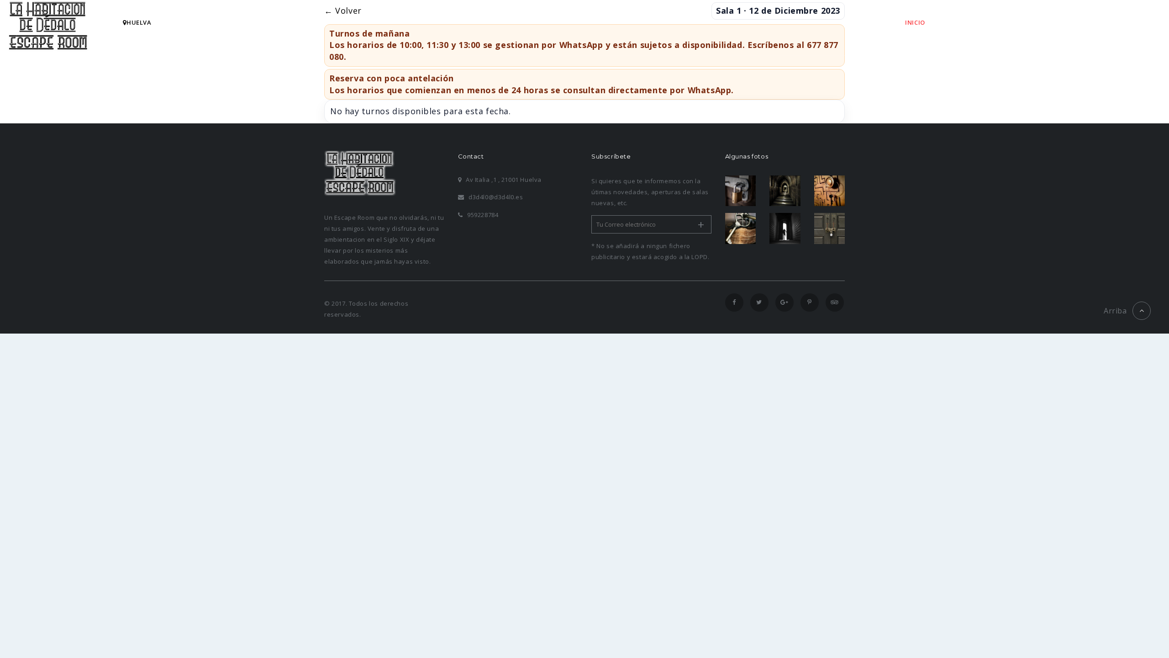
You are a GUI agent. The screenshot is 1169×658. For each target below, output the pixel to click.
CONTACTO (1121, 22)
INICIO (915, 22)
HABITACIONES (970, 22)
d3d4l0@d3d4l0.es (496, 197)
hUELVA (138, 22)
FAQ (1075, 22)
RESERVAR (1031, 22)
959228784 (482, 215)
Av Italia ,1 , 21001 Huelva (504, 179)
